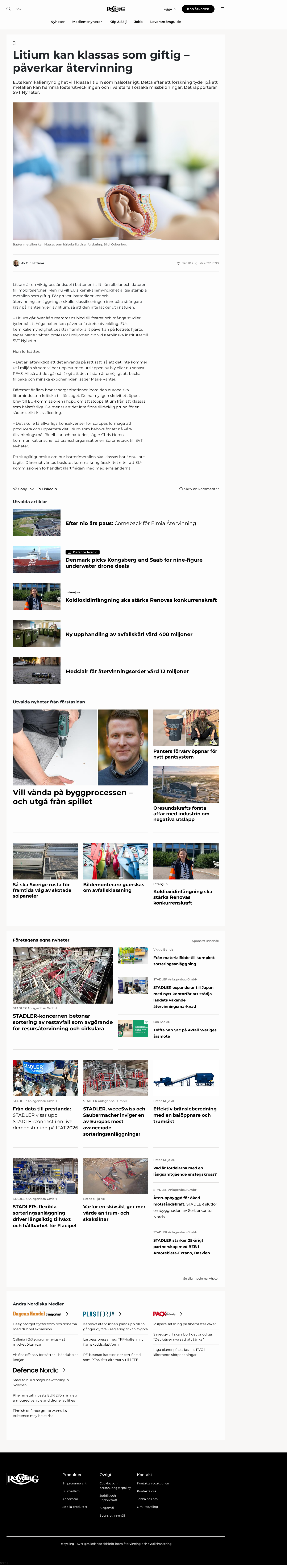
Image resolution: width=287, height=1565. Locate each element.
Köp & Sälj (118, 22)
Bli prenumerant (74, 1483)
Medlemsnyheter (87, 22)
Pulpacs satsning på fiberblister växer (184, 1324)
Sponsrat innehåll (112, 1515)
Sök (18, 9)
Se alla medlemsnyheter (201, 1278)
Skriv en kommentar (201, 489)
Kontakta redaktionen (153, 1483)
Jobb (138, 22)
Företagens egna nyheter (41, 940)
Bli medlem (71, 1491)
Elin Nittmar (35, 263)
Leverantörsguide (165, 22)
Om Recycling (147, 1507)
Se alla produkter (74, 1507)
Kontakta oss (146, 1491)
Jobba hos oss (147, 1499)
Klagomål (107, 1508)
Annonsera (70, 1499)
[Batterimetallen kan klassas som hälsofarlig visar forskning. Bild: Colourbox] (116, 171)
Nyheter (58, 22)
